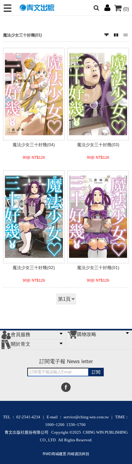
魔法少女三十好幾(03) (98, 144)
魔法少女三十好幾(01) (22, 35)
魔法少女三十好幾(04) (34, 144)
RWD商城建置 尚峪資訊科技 (66, 454)
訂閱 (96, 372)
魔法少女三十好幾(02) (34, 267)
